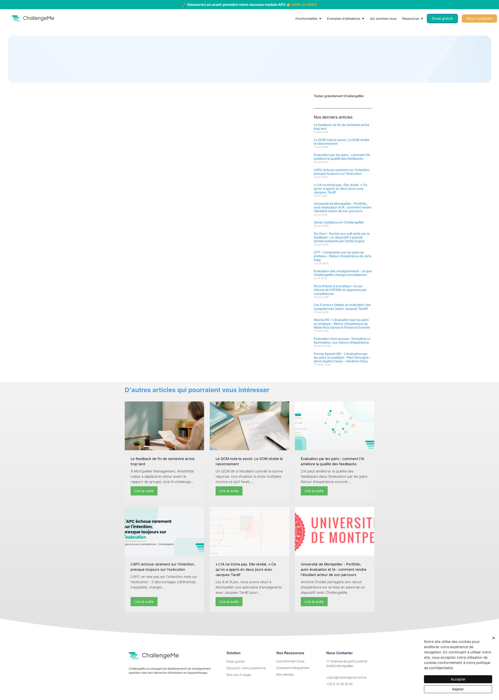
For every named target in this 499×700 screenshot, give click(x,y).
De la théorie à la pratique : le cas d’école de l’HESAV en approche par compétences (340, 289)
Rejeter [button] (458, 689)
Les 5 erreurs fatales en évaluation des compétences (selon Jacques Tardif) (342, 306)
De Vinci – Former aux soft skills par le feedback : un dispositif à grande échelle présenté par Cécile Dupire (342, 237)
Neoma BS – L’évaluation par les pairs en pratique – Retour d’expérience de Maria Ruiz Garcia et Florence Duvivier (342, 323)
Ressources (410, 18)
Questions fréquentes (292, 668)
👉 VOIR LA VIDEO (302, 5)
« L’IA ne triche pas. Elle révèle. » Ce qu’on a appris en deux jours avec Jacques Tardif (340, 188)
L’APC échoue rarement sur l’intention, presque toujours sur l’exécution (342, 171)
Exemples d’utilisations (343, 18)
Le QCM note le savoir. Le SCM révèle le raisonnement (341, 141)
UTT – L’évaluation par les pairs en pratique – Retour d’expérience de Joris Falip (342, 256)
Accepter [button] (458, 679)
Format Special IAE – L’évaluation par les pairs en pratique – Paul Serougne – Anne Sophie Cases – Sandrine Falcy (342, 357)
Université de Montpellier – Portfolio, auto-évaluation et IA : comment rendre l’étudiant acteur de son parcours (342, 207)
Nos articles (285, 674)
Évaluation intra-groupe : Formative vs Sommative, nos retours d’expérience (342, 340)
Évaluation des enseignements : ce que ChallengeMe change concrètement (343, 273)
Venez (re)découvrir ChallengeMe (339, 222)
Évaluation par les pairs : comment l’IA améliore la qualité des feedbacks (342, 156)
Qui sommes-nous (383, 18)
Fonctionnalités (306, 18)
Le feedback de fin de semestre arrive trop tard (341, 126)
